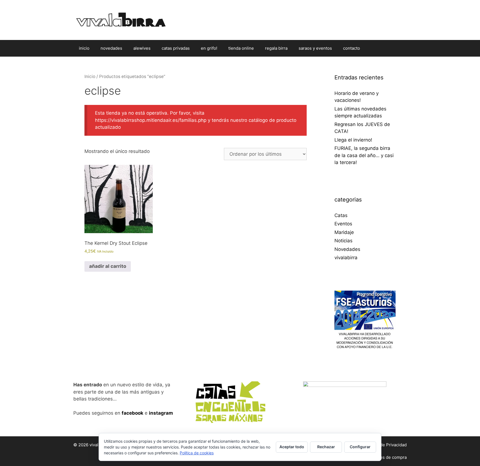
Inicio (89, 76)
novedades (111, 48)
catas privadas (176, 48)
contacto (351, 48)
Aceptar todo (291, 446)
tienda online (241, 48)
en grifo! (209, 48)
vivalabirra (346, 257)
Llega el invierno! (353, 140)
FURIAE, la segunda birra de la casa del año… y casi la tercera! (364, 155)
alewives (142, 48)
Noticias (343, 240)
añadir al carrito (107, 266)
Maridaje (344, 232)
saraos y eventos (315, 48)
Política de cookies (197, 452)
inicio (84, 48)
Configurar (360, 446)
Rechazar (326, 446)
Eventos (343, 223)
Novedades (347, 249)
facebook (132, 413)
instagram (161, 413)
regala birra (276, 48)
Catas (341, 215)
